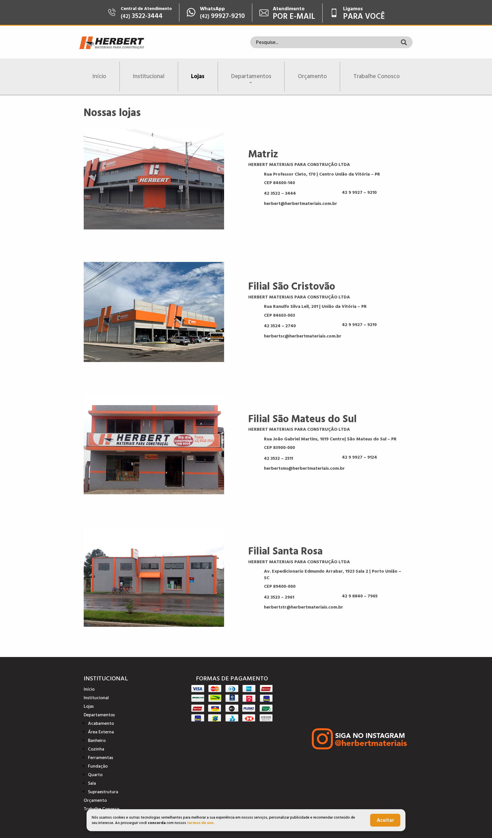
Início (99, 76)
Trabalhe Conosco (376, 76)
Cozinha (96, 749)
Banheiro (97, 740)
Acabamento (101, 723)
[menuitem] (99, 76)
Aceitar (385, 820)
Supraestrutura (103, 792)
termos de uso (200, 823)
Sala (92, 783)
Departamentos (251, 76)
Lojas (197, 76)
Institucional (149, 76)
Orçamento (312, 76)
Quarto (95, 774)
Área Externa (101, 732)
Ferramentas (100, 757)
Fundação (98, 766)
